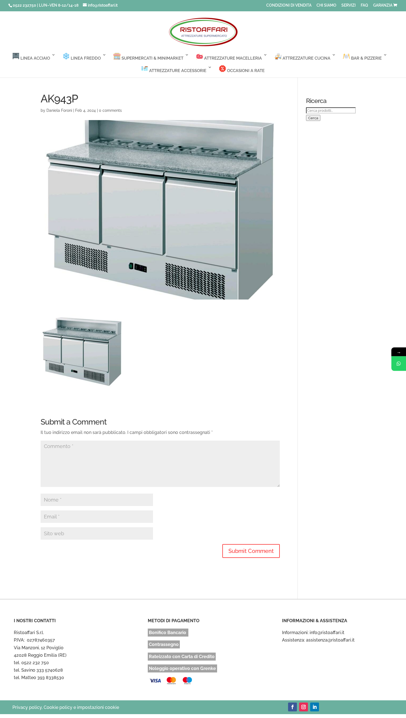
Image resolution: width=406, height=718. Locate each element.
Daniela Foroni (59, 110)
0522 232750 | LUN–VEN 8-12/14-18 (45, 5)
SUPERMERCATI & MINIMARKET (151, 58)
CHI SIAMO (326, 5)
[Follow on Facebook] (292, 707)
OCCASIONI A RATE (245, 70)
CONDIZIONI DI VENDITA (289, 5)
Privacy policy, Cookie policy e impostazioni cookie (65, 707)
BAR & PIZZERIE (366, 58)
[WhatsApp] (398, 363)
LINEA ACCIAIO (34, 58)
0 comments (110, 110)
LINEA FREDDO (85, 58)
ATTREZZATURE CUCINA (305, 58)
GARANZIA (382, 5)
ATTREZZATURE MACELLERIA (232, 58)
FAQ (364, 5)
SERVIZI (348, 5)
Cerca (313, 118)
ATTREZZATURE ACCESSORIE (177, 70)
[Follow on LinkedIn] (314, 707)
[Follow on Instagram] (303, 707)
